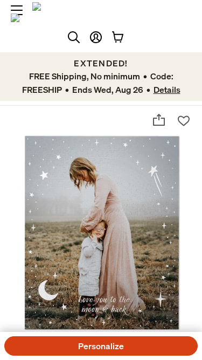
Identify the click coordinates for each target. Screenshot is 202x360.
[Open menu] (17, 10)
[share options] (159, 120)
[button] (96, 37)
